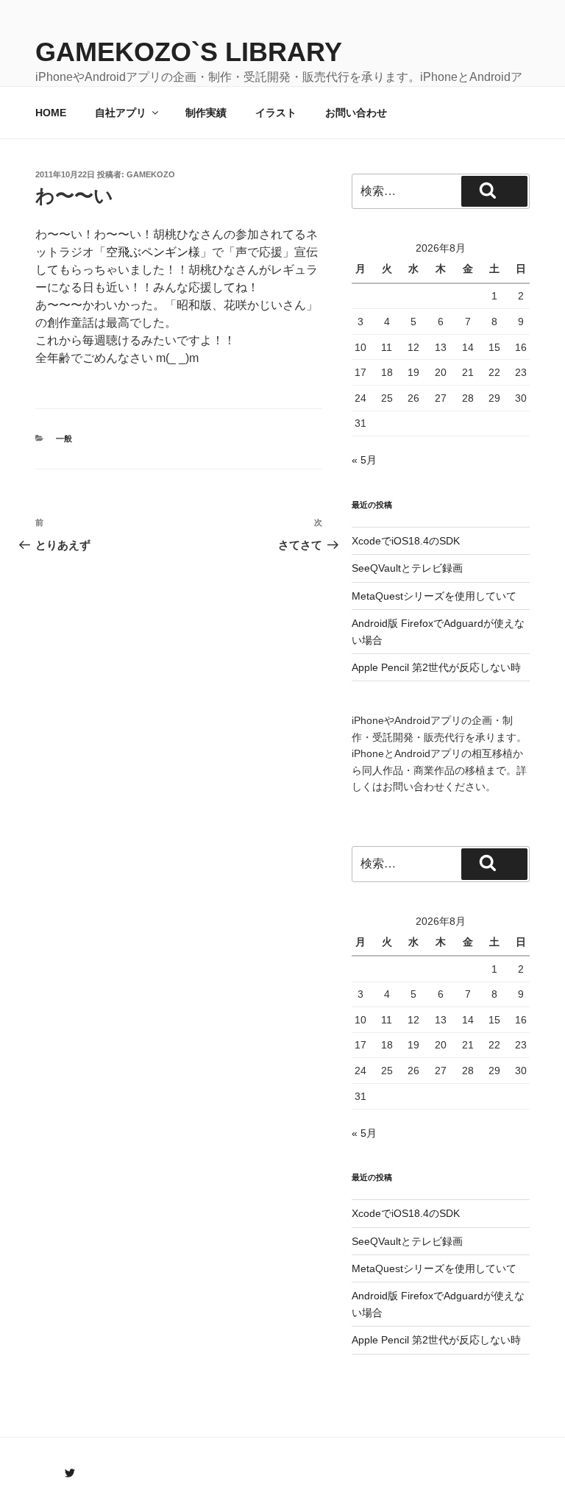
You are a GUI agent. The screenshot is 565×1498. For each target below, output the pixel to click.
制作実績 (206, 112)
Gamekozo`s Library (188, 52)
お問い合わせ (356, 112)
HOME (50, 112)
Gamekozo (151, 174)
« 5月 (364, 460)
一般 (64, 438)
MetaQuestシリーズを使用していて (434, 596)
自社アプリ (120, 112)
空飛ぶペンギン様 (153, 252)
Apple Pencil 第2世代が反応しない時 (436, 667)
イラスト (275, 112)
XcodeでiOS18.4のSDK (406, 541)
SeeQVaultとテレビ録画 (407, 568)
